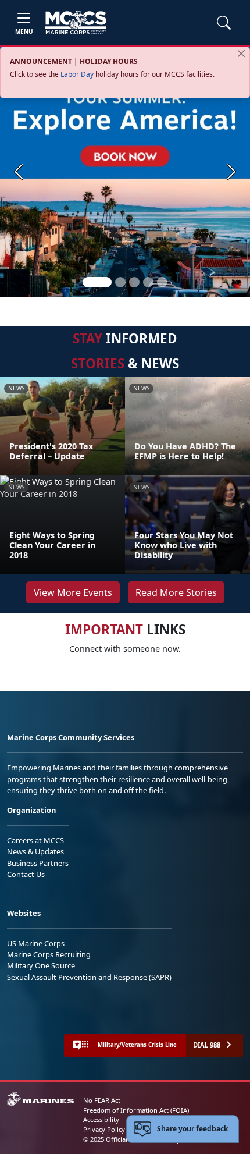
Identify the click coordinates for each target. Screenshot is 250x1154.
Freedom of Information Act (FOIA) (136, 1110)
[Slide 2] (120, 282)
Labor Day (77, 74)
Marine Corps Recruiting (49, 954)
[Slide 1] (97, 282)
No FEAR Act (101, 1100)
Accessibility (101, 1119)
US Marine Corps (36, 943)
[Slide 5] (162, 282)
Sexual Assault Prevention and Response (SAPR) (89, 977)
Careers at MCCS (35, 840)
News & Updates (35, 851)
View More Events (73, 592)
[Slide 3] (134, 282)
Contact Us (26, 874)
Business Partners (38, 863)
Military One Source (41, 965)
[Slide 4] (148, 282)
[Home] (75, 22)
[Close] (241, 53)
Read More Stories (176, 592)
